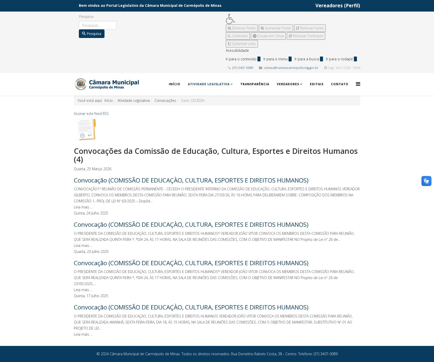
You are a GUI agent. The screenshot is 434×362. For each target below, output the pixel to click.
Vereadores (288, 84)
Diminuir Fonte (243, 28)
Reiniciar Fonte (311, 28)
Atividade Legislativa (209, 84)
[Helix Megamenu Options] (358, 84)
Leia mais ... (83, 207)
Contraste (239, 35)
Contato (339, 84)
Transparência (254, 84)
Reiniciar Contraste (307, 35)
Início (174, 84)
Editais (316, 84)
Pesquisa (86, 16)
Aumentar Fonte (277, 28)
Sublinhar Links (243, 43)
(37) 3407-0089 (242, 68)
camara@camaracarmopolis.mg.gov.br (291, 68)
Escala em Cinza (270, 35)
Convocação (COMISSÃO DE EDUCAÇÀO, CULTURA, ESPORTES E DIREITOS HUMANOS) (191, 180)
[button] (276, 19)
